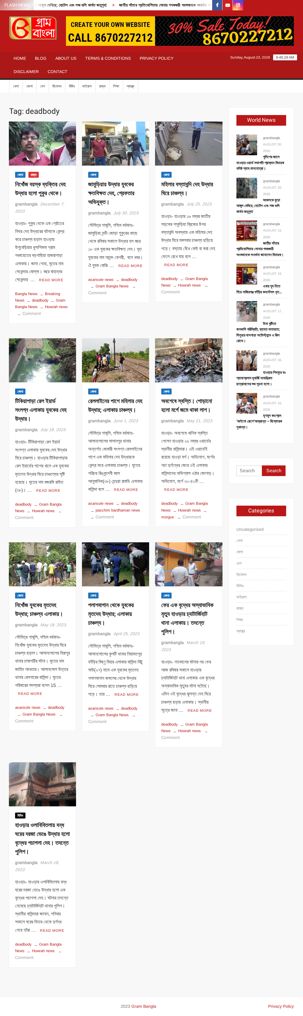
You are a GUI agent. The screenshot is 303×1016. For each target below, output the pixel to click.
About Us (65, 58)
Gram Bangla (143, 1006)
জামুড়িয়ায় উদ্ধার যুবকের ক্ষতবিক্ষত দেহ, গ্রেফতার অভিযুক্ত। (111, 193)
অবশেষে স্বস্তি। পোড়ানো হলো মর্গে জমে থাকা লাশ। (186, 405)
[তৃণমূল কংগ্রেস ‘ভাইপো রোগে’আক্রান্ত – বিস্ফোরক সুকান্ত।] (246, 403)
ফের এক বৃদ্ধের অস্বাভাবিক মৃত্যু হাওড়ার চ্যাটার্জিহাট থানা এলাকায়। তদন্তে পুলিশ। (187, 618)
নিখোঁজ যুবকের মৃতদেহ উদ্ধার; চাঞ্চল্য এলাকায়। (39, 609)
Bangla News (26, 294)
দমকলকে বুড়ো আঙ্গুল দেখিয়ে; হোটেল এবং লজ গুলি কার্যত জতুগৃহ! (258, 205)
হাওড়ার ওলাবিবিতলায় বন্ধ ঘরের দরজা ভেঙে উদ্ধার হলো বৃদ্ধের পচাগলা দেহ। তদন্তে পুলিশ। (42, 838)
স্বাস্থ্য (130, 86)
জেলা (29, 86)
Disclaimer (26, 71)
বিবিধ (72, 86)
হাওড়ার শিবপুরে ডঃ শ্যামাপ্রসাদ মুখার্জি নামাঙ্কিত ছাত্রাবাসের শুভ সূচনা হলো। (261, 378)
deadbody (40, 300)
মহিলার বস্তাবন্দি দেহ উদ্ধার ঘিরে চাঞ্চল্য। (187, 189)
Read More (51, 280)
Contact (57, 71)
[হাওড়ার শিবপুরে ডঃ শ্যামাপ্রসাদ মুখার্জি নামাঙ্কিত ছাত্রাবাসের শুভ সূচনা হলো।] (246, 360)
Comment (31, 313)
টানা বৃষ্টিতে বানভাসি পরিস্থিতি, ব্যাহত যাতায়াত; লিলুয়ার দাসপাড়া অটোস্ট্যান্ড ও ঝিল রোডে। (258, 332)
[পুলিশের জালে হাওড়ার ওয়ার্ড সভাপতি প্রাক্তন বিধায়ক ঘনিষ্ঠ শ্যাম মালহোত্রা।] (246, 144)
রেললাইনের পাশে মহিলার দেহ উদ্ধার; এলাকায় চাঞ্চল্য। (115, 405)
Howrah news (56, 307)
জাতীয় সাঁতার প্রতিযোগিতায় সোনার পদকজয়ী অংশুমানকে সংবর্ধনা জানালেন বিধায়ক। (164, 5)
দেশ (42, 86)
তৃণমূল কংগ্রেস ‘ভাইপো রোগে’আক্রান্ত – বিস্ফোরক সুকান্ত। (259, 421)
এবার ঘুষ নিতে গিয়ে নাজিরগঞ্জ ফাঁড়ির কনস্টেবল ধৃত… (259, 289)
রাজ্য (102, 86)
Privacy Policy (156, 58)
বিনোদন (57, 86)
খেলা (16, 86)
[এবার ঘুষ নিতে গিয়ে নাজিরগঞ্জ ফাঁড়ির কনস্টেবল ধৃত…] (246, 273)
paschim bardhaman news (118, 510)
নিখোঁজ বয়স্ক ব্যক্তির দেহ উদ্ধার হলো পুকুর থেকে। (40, 189)
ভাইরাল (87, 86)
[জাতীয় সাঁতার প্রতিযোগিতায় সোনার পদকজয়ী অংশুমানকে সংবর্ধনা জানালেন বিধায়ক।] (246, 230)
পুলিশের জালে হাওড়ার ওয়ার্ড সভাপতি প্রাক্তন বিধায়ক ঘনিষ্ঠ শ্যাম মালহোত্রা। (260, 162)
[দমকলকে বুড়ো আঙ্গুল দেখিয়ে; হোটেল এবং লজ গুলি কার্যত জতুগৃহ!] (246, 187)
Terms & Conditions (108, 58)
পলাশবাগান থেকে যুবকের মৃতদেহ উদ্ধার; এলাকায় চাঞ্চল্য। (111, 614)
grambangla (26, 204)
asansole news (101, 279)
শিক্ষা (116, 86)
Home (20, 58)
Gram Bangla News (112, 286)
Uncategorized (250, 529)
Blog (40, 58)
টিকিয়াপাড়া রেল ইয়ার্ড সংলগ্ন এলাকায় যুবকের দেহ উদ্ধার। (41, 410)
